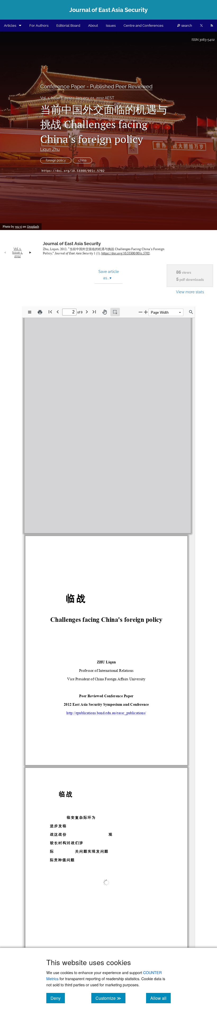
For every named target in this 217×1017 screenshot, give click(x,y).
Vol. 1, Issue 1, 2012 (56, 98)
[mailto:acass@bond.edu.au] (148, 508)
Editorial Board (68, 26)
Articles (10, 26)
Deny (58, 998)
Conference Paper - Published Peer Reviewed (96, 86)
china (82, 160)
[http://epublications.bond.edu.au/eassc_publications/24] (82, 494)
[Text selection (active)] (115, 312)
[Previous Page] (58, 311)
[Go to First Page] (50, 311)
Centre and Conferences (143, 26)
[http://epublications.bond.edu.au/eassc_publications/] (106, 703)
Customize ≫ (110, 998)
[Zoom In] (146, 312)
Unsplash (33, 226)
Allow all (160, 998)
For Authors (38, 26)
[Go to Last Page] (94, 311)
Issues (111, 26)
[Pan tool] (104, 312)
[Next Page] (87, 311)
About (93, 26)
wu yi (18, 226)
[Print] (40, 312)
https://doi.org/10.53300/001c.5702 (73, 171)
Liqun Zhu (50, 149)
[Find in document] (191, 312)
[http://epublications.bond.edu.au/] (115, 505)
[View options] (29, 312)
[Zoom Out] (140, 312)
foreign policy (56, 160)
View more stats (190, 292)
